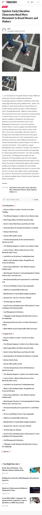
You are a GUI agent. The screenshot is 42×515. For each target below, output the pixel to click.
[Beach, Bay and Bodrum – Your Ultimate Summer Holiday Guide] (35, 470)
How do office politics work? (13, 236)
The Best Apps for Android (12, 302)
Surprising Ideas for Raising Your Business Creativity (21, 228)
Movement (17, 190)
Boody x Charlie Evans (11, 232)
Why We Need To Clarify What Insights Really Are (20, 294)
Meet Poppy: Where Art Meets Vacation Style (18, 220)
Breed (15, 187)
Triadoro (11, 2)
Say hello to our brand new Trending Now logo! (19, 256)
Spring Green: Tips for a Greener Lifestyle (17, 298)
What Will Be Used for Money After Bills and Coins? (20, 329)
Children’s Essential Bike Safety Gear (16, 290)
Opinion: (34, 190)
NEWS (5, 6)
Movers (23, 190)
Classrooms (21, 187)
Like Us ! (6, 451)
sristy (8, 28)
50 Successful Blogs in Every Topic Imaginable (19, 286)
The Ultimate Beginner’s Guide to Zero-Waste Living (21, 216)
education (33, 187)
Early (27, 187)
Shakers (12, 192)
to (16, 192)
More (11, 190)
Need (28, 190)
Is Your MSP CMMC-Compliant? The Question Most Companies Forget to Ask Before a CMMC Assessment (14, 500)
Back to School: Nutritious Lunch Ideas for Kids (19, 224)
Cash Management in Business (14, 312)
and (10, 187)
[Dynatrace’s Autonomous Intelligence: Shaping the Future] (35, 490)
